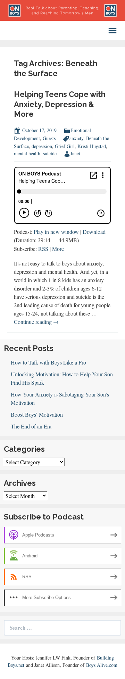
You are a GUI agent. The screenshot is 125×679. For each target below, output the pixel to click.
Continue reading (36, 321)
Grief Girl (65, 146)
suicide (50, 153)
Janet (75, 153)
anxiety (76, 138)
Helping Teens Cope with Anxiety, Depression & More (60, 104)
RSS (43, 248)
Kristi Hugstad (91, 146)
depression (42, 146)
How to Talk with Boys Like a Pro (48, 362)
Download (94, 231)
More (58, 248)
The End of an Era (31, 426)
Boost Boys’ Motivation (37, 414)
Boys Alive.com (101, 665)
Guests (49, 138)
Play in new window (56, 231)
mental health (27, 153)
